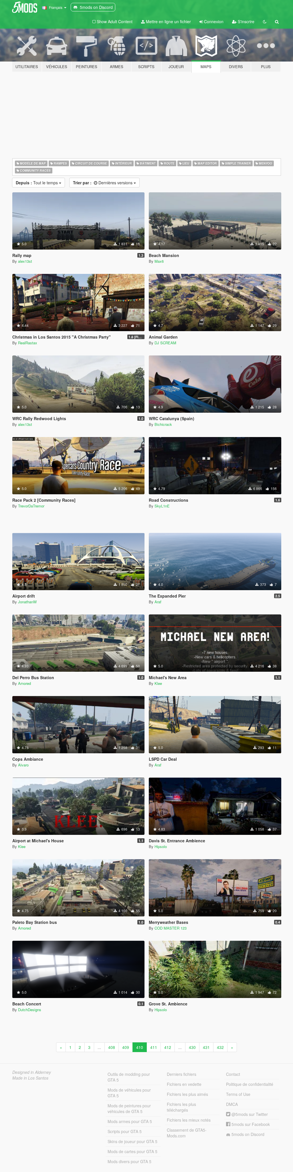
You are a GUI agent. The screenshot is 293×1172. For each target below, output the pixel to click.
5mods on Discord (247, 1134)
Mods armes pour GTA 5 (130, 1121)
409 (125, 1047)
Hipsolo (161, 846)
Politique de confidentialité (249, 1084)
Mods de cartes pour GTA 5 (132, 1151)
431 (206, 1047)
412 (167, 1047)
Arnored (24, 683)
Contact (233, 1074)
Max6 (159, 261)
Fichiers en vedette (184, 1084)
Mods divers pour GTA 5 (129, 1161)
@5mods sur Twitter (249, 1114)
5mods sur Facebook (250, 1124)
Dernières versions (103, 182)
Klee (158, 683)
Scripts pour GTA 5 (125, 1131)
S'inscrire (245, 21)
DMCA (232, 1104)
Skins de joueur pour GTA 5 (132, 1141)
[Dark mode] (265, 21)
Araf (158, 601)
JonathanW (27, 601)
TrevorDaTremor (31, 506)
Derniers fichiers (181, 1074)
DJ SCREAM (165, 342)
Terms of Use (238, 1094)
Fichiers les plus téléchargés (181, 1107)
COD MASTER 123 (171, 928)
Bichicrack (163, 424)
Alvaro (23, 765)
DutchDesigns (29, 1009)
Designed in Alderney (31, 1072)
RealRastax (27, 342)
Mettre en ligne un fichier (168, 21)
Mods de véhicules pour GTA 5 (129, 1092)
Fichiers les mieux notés (189, 1120)
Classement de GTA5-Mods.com (187, 1133)
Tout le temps (37, 182)
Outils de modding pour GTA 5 (129, 1077)
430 (192, 1047)
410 (139, 1047)
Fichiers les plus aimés (187, 1094)
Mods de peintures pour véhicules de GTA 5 (129, 1108)
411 (153, 1047)
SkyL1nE (162, 506)
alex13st (25, 261)
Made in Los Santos (30, 1078)
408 (111, 1047)
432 (220, 1047)
